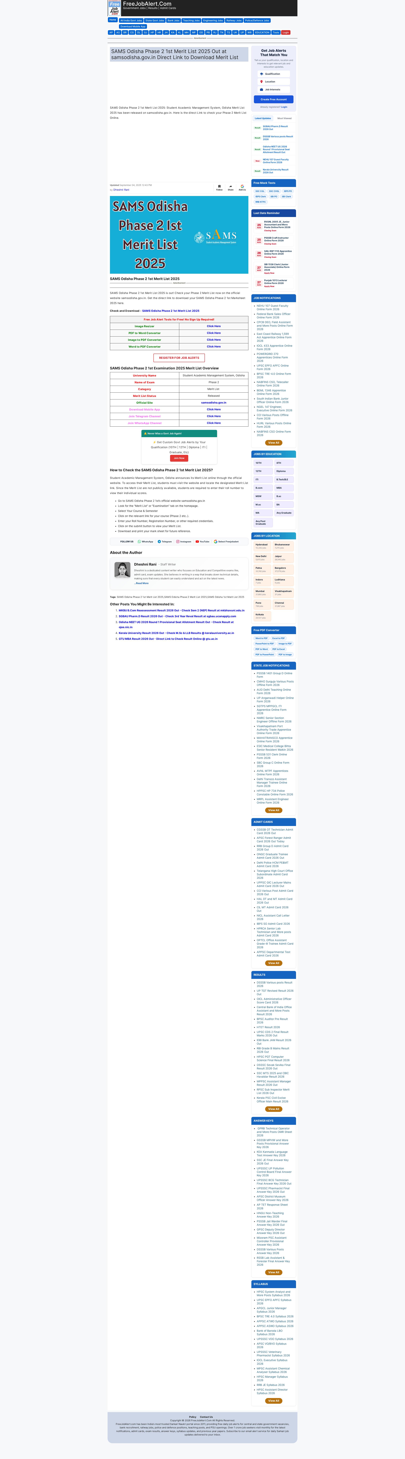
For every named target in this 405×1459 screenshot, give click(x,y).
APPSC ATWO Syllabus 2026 (275, 1321)
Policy (192, 1416)
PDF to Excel (278, 649)
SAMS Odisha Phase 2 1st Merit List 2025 (170, 310)
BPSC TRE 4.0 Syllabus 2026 (275, 1316)
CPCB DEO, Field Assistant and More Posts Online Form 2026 (275, 326)
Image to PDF (285, 643)
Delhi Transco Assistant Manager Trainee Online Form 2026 (272, 783)
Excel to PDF (278, 638)
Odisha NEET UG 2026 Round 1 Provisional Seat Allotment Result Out (276, 149)
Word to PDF (261, 638)
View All (273, 442)
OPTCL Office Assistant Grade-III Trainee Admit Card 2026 (275, 944)
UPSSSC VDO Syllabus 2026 (275, 1339)
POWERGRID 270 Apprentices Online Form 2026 (272, 357)
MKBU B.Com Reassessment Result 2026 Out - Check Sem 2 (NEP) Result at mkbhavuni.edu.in (182, 610)
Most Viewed (284, 118)
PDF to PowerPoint (264, 654)
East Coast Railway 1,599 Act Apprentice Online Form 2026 (274, 337)
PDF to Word (261, 649)
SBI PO (274, 196)
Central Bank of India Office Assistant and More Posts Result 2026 (274, 1011)
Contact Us (206, 1416)
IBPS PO (288, 191)
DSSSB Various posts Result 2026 (278, 138)
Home (112, 19)
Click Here (214, 409)
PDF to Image (285, 654)
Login (284, 107)
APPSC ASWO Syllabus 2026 (275, 1326)
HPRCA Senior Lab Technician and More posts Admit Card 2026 (274, 932)
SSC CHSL (274, 191)
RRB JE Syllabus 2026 (271, 1385)
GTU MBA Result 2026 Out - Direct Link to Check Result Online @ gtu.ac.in (168, 638)
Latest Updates (263, 118)
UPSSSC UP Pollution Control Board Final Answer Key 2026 (274, 1172)
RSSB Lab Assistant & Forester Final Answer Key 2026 (273, 1261)
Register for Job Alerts (179, 357)
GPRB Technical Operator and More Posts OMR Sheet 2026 (274, 1132)
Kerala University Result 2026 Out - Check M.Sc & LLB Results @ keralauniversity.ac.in (176, 633)
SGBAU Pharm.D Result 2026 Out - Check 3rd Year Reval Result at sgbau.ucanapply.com (177, 616)
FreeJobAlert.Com (147, 3)
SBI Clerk (286, 196)
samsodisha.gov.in (213, 402)
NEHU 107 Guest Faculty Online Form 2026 (276, 161)
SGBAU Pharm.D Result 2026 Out (275, 127)
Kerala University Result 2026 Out (275, 171)
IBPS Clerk (260, 196)
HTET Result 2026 (268, 1027)
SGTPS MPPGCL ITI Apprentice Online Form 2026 (272, 710)
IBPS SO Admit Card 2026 (273, 923)
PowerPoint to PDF (264, 643)
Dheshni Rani (121, 189)
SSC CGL (259, 191)
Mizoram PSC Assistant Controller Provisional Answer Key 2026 (272, 1241)
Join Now (179, 458)
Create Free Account (274, 99)
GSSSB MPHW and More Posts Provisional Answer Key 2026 (273, 1144)
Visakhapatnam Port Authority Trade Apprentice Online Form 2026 (274, 730)
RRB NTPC (260, 202)
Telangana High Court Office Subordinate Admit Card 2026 (275, 874)
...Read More (141, 583)
